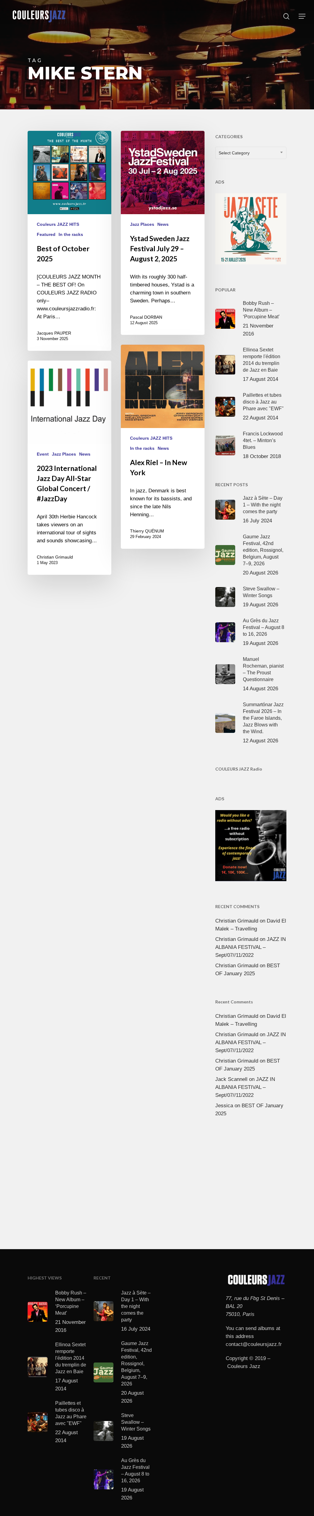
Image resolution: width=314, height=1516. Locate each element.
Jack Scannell (231, 1079)
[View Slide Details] (250, 227)
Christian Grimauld (55, 557)
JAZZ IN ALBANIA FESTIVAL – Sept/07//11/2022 (250, 947)
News (163, 224)
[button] (302, 16)
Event (43, 454)
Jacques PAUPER (54, 333)
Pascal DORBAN (146, 317)
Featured (46, 234)
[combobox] (250, 153)
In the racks (71, 234)
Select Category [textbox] (234, 152)
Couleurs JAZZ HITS (58, 224)
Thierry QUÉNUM (147, 531)
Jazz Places (142, 224)
